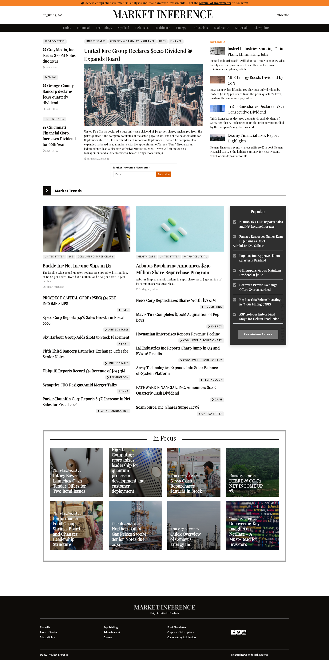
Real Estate (221, 28)
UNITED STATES (54, 119)
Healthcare (162, 28)
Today (67, 28)
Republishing (111, 627)
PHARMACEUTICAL (195, 256)
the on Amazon (220, 3)
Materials (241, 28)
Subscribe (282, 15)
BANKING (50, 77)
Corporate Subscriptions (180, 632)
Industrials (200, 28)
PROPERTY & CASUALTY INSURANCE (132, 41)
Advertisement (112, 632)
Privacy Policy (47, 637)
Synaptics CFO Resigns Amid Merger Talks (80, 384)
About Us (45, 627)
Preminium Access (258, 334)
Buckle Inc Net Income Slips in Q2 (77, 265)
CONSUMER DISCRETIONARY (95, 256)
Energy (181, 28)
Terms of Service (48, 632)
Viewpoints (261, 28)
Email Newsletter (176, 627)
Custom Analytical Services (181, 637)
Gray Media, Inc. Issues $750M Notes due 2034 (59, 55)
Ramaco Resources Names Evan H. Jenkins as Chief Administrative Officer (258, 241)
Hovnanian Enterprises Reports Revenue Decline (178, 333)
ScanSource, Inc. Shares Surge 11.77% (167, 407)
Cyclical (123, 28)
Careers (108, 637)
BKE (71, 256)
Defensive (142, 28)
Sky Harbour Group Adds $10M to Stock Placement (86, 337)
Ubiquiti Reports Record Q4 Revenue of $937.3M (84, 370)
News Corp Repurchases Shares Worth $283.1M (176, 300)
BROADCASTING (55, 41)
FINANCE (176, 41)
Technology (104, 28)
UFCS (162, 41)
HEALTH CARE (146, 256)
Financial (83, 28)
